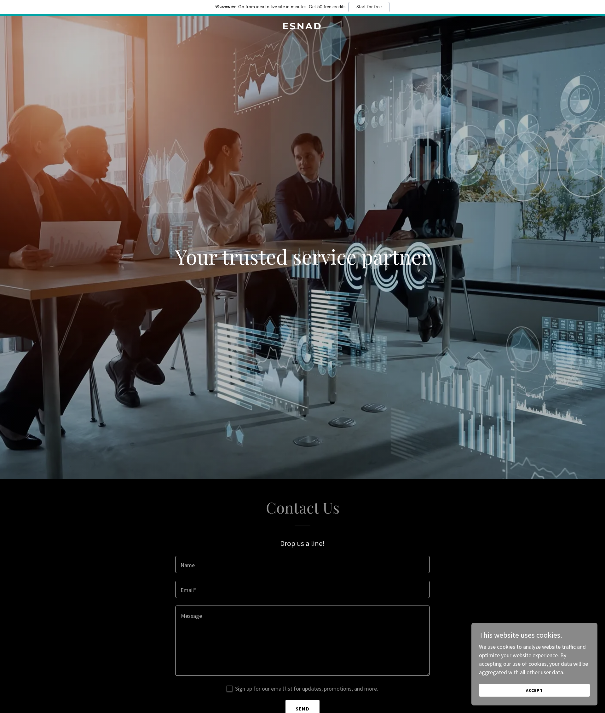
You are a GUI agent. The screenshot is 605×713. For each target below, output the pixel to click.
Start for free (369, 7)
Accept (534, 690)
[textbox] (302, 564)
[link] (302, 27)
